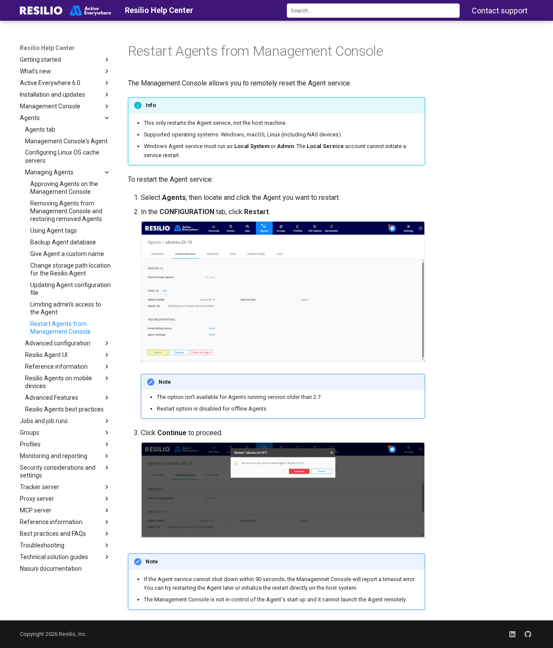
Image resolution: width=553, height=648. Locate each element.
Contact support (500, 10)
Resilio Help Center (47, 47)
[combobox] (373, 10)
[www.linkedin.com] (512, 634)
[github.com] (528, 634)
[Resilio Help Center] (65, 10)
